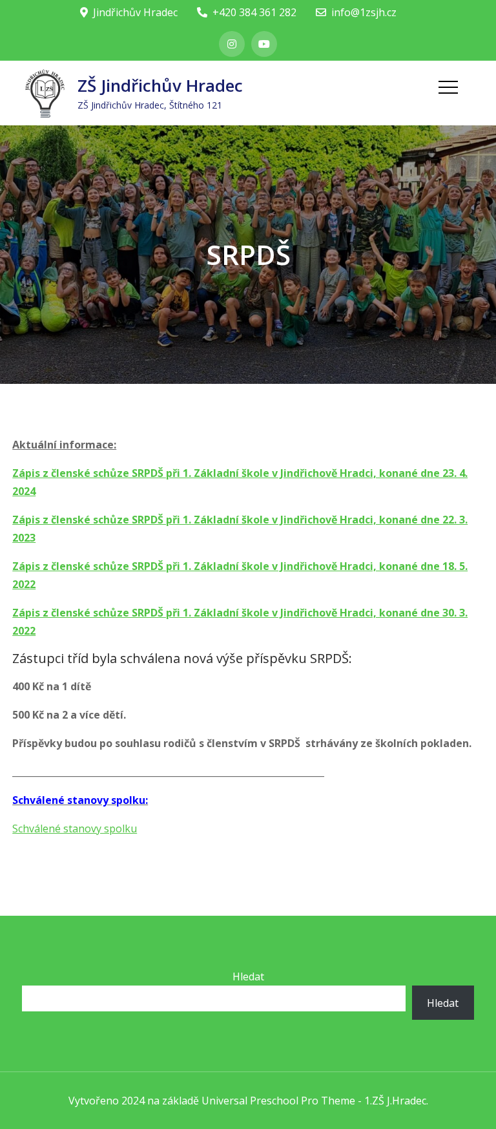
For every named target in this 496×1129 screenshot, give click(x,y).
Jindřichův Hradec (135, 12)
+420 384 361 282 (254, 12)
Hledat (248, 976)
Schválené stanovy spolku (74, 828)
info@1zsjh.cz (364, 12)
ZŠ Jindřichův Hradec (160, 85)
